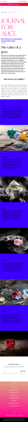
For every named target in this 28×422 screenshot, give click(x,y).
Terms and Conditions (14, 406)
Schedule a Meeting (14, 398)
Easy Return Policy (14, 392)
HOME (2, 12)
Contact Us (14, 387)
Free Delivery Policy (14, 403)
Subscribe (22, 371)
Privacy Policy (14, 395)
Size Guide (14, 400)
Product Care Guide (14, 390)
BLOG (5, 12)
